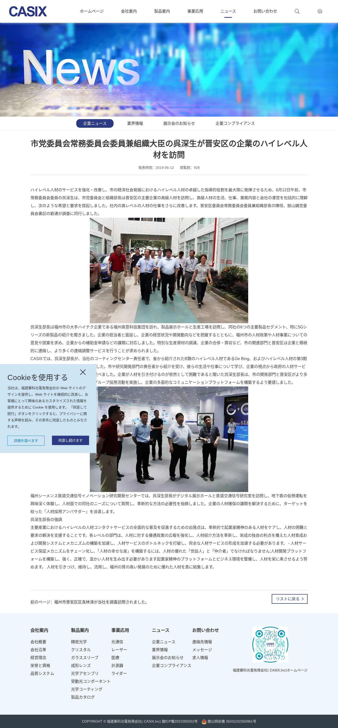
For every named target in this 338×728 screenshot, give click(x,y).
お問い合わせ (265, 11)
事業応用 (195, 11)
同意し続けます (70, 440)
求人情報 (200, 658)
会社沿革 (38, 650)
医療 (115, 658)
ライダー (119, 673)
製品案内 (162, 11)
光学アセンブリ (85, 673)
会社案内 (129, 11)
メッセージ (202, 650)
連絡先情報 (202, 642)
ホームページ (92, 11)
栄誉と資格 (40, 666)
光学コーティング (86, 689)
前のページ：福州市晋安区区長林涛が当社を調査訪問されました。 (89, 602)
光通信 (117, 642)
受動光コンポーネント (91, 681)
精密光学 (79, 642)
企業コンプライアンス (235, 123)
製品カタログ (83, 697)
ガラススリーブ (84, 658)
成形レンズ (81, 666)
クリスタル (81, 650)
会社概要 (38, 642)
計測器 (117, 666)
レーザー (119, 650)
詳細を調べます (26, 441)
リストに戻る (288, 599)
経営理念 (38, 658)
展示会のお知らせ (179, 123)
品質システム (42, 673)
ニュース (228, 11)
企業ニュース (95, 123)
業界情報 (135, 123)
